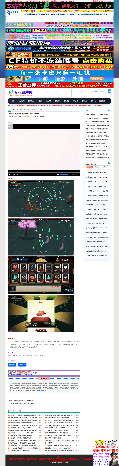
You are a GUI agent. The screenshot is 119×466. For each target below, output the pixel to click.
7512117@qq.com (40, 390)
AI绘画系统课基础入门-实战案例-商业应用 (97, 114)
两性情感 (102, 101)
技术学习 (22, 101)
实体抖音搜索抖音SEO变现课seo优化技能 (97, 136)
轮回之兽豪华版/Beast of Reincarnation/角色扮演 (97, 232)
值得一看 (93, 101)
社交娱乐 (48, 101)
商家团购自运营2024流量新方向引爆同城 (97, 154)
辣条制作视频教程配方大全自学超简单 (96, 150)
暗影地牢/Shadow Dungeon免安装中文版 (97, 246)
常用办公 (75, 101)
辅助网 (13, 109)
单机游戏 (39, 101)
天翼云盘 (22, 365)
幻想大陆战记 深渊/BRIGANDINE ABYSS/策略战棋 (97, 242)
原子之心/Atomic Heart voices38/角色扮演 (97, 172)
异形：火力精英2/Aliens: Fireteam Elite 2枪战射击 (97, 228)
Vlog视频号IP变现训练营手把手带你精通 (97, 118)
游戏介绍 (11, 338)
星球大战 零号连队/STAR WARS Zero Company (97, 255)
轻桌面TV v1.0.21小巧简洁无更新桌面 (23, 403)
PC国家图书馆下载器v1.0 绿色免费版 (96, 132)
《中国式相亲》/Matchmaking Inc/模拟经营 (97, 181)
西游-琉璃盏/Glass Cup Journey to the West (98, 146)
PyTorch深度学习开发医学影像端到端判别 (97, 125)
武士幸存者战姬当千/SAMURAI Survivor (23, 114)
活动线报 (66, 101)
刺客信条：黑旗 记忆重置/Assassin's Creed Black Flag (97, 200)
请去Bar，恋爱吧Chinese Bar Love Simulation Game (97, 223)
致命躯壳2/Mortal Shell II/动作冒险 (96, 205)
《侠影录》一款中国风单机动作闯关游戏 (97, 195)
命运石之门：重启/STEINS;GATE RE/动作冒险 (97, 237)
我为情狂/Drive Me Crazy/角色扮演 (95, 143)
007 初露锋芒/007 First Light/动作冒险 (97, 191)
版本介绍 (11, 352)
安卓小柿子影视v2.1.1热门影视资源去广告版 (98, 129)
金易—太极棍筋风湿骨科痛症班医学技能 (97, 139)
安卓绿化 (31, 101)
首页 (13, 101)
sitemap (59, 464)
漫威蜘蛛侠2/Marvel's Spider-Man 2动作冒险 (97, 177)
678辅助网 (14, 116)
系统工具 (57, 101)
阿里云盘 (11, 365)
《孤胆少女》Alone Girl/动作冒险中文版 (97, 186)
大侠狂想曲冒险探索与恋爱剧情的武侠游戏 (97, 218)
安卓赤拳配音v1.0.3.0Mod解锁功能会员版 (97, 157)
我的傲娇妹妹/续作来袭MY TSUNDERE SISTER (97, 251)
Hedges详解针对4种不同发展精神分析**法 (97, 121)
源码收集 (84, 101)
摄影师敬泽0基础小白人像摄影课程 (23, 400)
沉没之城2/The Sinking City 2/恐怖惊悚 (97, 209)
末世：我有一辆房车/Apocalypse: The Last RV (97, 214)
